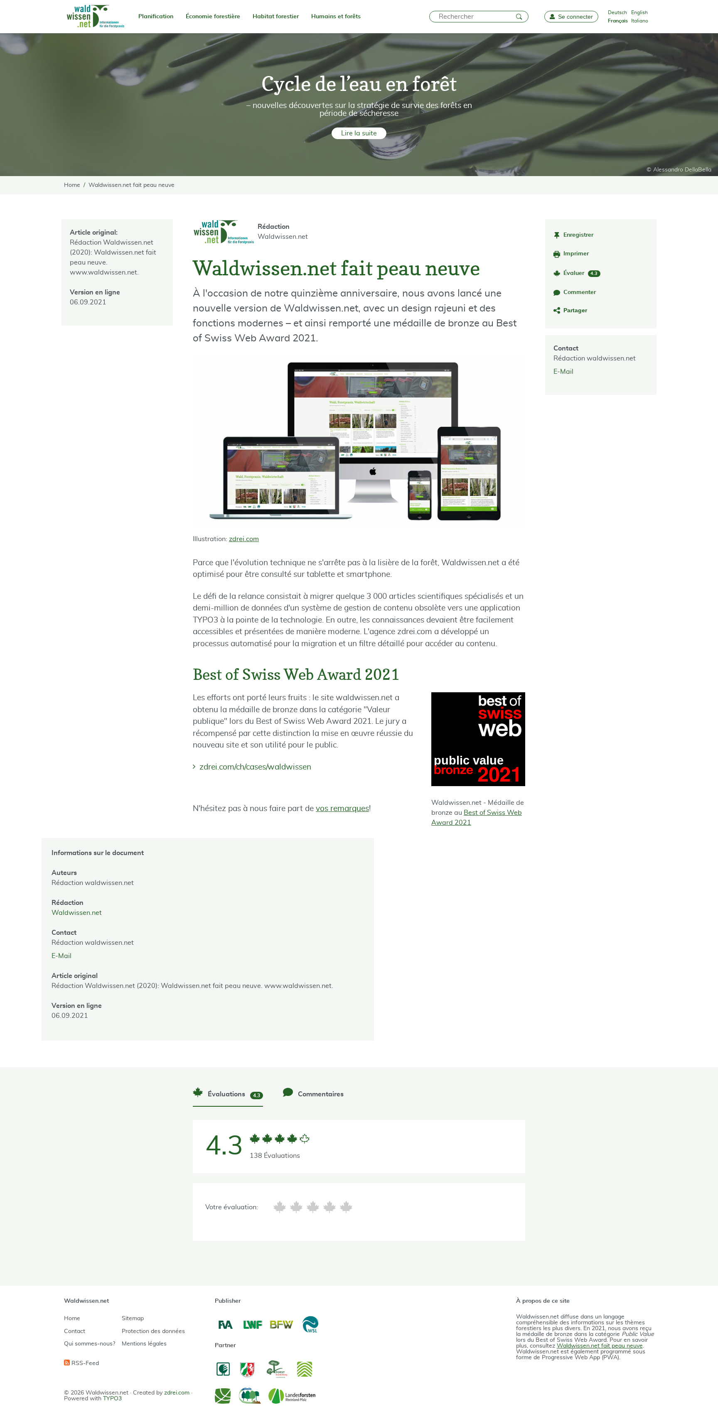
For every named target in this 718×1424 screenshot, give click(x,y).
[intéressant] (329, 1207)
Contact (74, 1331)
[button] (359, 133)
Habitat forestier (276, 17)
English (639, 12)
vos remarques (342, 809)
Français (618, 20)
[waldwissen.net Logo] (95, 17)
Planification (155, 17)
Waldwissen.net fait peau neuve (600, 1346)
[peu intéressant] (296, 1207)
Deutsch (617, 12)
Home (72, 1318)
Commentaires (320, 1094)
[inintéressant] (279, 1207)
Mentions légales (144, 1344)
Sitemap (133, 1318)
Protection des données (153, 1331)
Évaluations (233, 1094)
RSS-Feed (84, 1363)
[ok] (313, 1207)
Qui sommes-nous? (89, 1344)
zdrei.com (244, 539)
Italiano (639, 20)
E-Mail (563, 371)
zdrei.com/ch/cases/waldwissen (255, 767)
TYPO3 (112, 1399)
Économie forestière (213, 17)
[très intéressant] (346, 1207)
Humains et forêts (336, 17)
